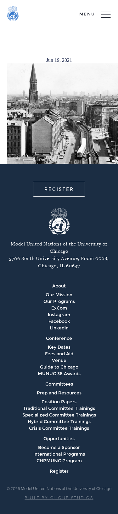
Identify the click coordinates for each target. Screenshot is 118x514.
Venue (59, 360)
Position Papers (59, 402)
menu (87, 13)
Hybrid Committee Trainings (59, 421)
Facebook (59, 321)
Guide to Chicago (59, 367)
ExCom (59, 308)
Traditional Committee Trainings (59, 408)
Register (59, 471)
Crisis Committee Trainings (59, 428)
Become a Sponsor (59, 447)
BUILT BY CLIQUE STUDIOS (59, 497)
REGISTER (59, 189)
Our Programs (59, 301)
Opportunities (59, 438)
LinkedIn (59, 328)
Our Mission (59, 295)
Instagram (59, 314)
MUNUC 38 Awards (59, 373)
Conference (59, 338)
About (59, 286)
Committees (59, 384)
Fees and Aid (59, 354)
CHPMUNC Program (59, 461)
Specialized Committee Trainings (59, 415)
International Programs (59, 454)
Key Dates (59, 347)
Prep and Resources (59, 393)
